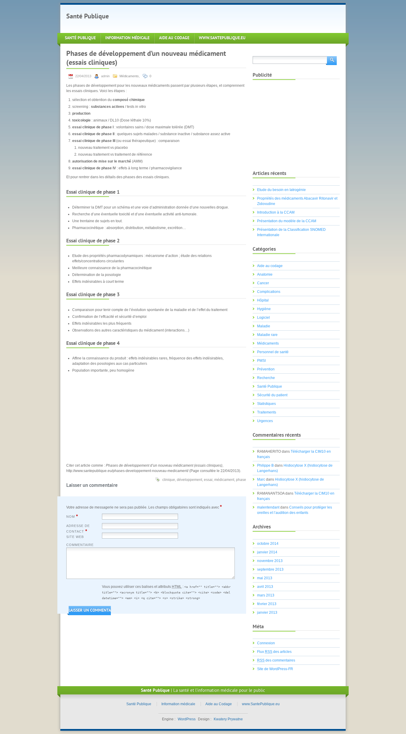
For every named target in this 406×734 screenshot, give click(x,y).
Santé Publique (87, 17)
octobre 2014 (267, 544)
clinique (168, 480)
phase (241, 480)
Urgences (265, 421)
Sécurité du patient (272, 395)
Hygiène (264, 309)
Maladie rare (267, 335)
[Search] (331, 60)
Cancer (263, 283)
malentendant (268, 507)
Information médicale (127, 38)
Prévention (266, 369)
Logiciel (263, 317)
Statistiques (266, 404)
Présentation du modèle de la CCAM (286, 221)
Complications (268, 292)
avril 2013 (265, 587)
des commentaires (276, 660)
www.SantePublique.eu (222, 38)
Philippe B (265, 465)
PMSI (261, 361)
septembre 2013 (270, 569)
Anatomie (265, 274)
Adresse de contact (78, 528)
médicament (224, 480)
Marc (261, 479)
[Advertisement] (225, 18)
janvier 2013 (267, 612)
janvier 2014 (267, 552)
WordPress (187, 719)
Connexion (266, 643)
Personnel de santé (273, 352)
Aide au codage (270, 266)
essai (208, 480)
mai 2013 (264, 578)
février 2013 (266, 604)
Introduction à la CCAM (276, 212)
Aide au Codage (174, 38)
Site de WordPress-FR (275, 669)
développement (189, 480)
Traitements (266, 412)
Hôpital (263, 300)
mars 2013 (265, 595)
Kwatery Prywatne (228, 719)
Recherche (266, 378)
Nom (72, 516)
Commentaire (80, 545)
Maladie (263, 326)
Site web (75, 537)
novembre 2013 (270, 561)
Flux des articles (274, 652)
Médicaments (129, 76)
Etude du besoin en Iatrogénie (281, 190)
